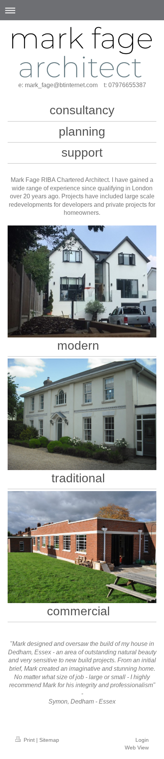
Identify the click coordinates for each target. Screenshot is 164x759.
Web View (137, 747)
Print (29, 740)
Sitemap (49, 740)
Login (142, 740)
